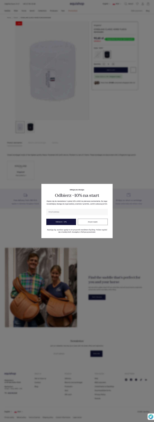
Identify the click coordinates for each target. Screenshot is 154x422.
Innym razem (93, 222)
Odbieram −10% (61, 222)
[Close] (110, 187)
